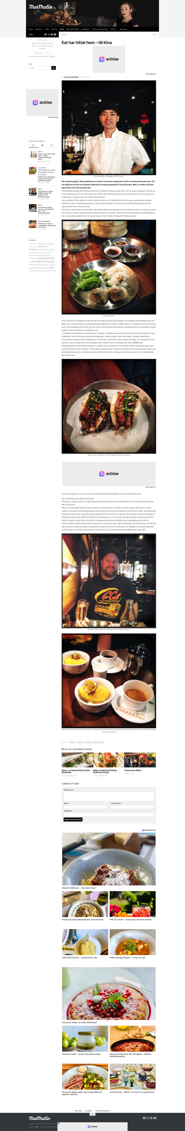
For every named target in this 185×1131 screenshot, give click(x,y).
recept (36, 261)
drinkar (33, 249)
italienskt (47, 252)
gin (29, 252)
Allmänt (85, 29)
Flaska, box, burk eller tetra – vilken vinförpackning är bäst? (46, 156)
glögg (32, 252)
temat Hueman (55, 1127)
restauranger (32, 264)
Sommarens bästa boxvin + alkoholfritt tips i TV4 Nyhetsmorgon (45, 210)
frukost (52, 250)
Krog (62, 29)
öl (29, 274)
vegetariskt (48, 271)
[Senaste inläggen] (33, 145)
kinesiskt (88, 742)
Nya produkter (72, 29)
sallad (37, 264)
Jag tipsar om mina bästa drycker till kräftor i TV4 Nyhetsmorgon (45, 194)
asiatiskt (72, 742)
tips (37, 271)
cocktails (41, 246)
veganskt (41, 271)
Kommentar (69, 790)
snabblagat (42, 264)
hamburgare (41, 252)
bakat (46, 244)
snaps (30, 268)
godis (36, 252)
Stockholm (40, 268)
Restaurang (96, 742)
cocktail (35, 246)
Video (112, 29)
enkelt (48, 250)
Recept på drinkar (44, 221)
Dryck (54, 29)
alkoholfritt (33, 244)
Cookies (88, 1111)
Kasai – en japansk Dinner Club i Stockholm (76, 771)
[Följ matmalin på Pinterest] (51, 34)
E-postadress (116, 803)
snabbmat (48, 264)
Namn (66, 803)
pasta (30, 262)
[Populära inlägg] (42, 145)
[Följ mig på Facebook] (45, 34)
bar (49, 244)
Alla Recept (42, 168)
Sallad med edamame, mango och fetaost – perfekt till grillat (46, 178)
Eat (77, 181)
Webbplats (68, 811)
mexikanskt (33, 259)
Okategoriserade (44, 170)
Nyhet (41, 258)
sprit (34, 268)
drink (47, 246)
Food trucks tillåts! (133, 770)
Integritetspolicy (102, 1111)
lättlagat (47, 255)
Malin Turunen (71, 77)
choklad (31, 246)
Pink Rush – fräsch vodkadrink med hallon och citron (47, 225)
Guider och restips (100, 29)
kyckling (41, 255)
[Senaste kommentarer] (51, 145)
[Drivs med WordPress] (37, 1127)
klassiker (31, 255)
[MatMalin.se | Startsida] (41, 6)
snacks (53, 264)
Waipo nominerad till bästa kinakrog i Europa (105, 771)
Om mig (123, 29)
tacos (47, 268)
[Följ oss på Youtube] (55, 34)
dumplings (80, 742)
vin (54, 270)
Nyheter (50, 258)
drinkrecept (41, 250)
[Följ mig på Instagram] (48, 34)
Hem (31, 29)
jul (51, 252)
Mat (47, 29)
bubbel (52, 244)
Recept (38, 29)
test (103, 742)
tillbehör (32, 271)
